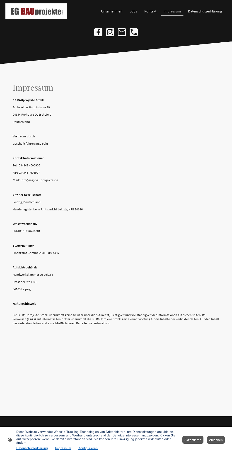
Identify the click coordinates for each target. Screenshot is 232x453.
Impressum (63, 448)
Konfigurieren (88, 448)
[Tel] (134, 32)
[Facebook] (98, 32)
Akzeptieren (192, 440)
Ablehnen (216, 440)
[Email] (122, 32)
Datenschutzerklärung (32, 448)
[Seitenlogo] (36, 11)
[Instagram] (110, 32)
